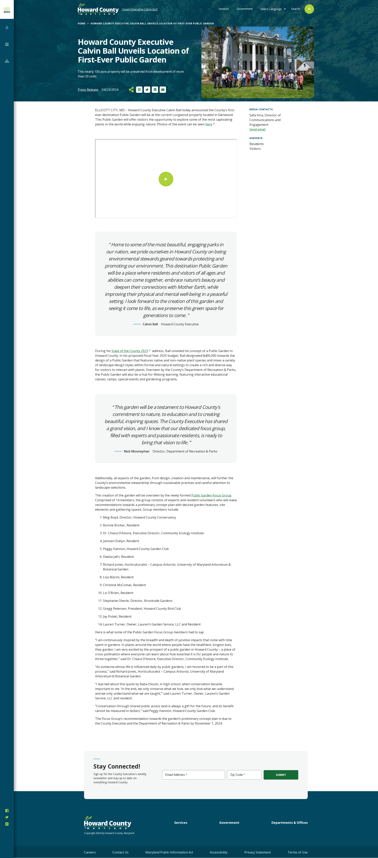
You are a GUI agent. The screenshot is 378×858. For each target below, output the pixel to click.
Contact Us (120, 852)
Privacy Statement (257, 852)
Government (245, 9)
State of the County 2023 (129, 351)
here (208, 124)
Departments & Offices (289, 822)
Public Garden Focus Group (211, 495)
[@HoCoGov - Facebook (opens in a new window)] (7, 810)
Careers (90, 852)
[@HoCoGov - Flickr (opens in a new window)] (7, 824)
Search (295, 9)
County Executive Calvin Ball (140, 9)
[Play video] (166, 179)
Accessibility (218, 852)
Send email (257, 129)
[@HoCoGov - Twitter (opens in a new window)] (7, 817)
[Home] (98, 9)
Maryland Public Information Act (169, 852)
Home (81, 23)
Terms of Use (298, 852)
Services (224, 9)
